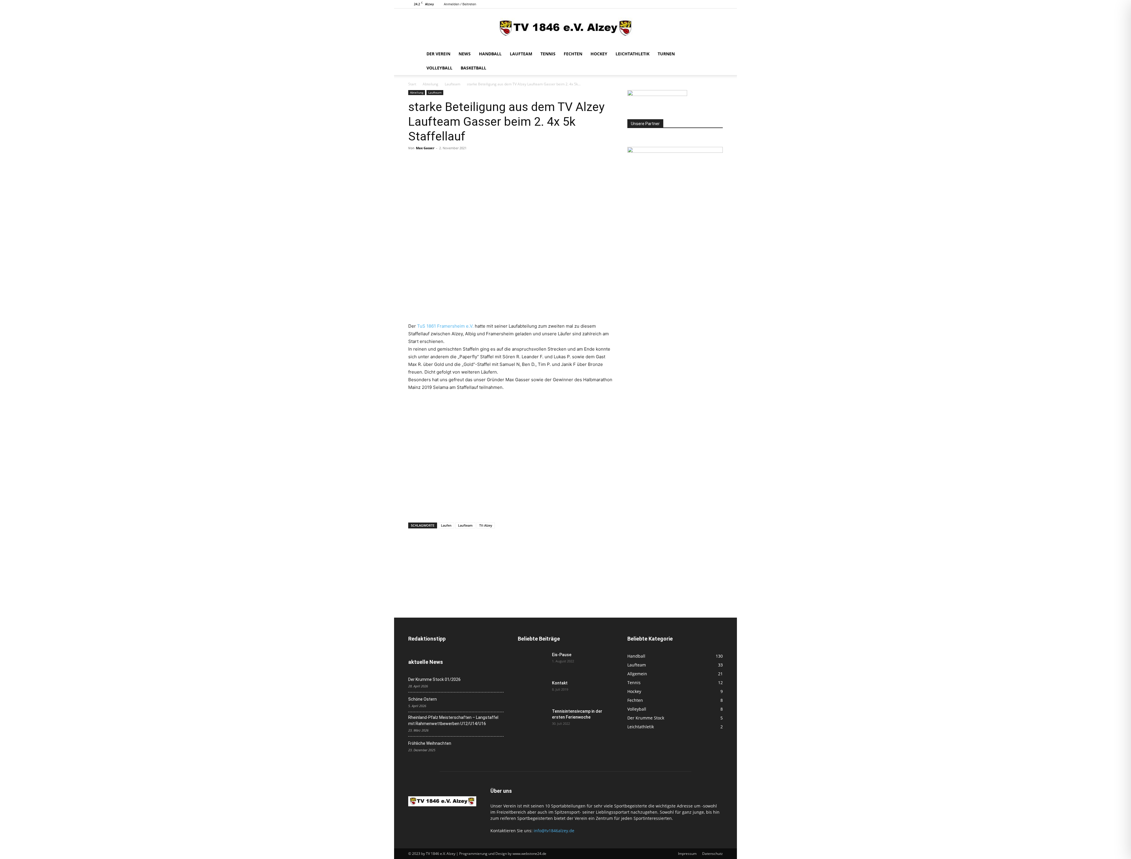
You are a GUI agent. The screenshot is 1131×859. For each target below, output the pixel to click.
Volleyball (439, 68)
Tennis (547, 54)
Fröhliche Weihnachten (429, 743)
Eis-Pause (561, 654)
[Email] (482, 161)
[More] (509, 161)
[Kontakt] (532, 690)
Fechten (573, 54)
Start (412, 84)
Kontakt (560, 683)
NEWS (465, 54)
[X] (428, 161)
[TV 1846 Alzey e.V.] (565, 28)
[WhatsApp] (455, 161)
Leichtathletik (632, 54)
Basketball (473, 68)
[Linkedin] (468, 161)
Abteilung (430, 84)
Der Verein (438, 54)
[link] (445, 326)
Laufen (446, 525)
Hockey (599, 54)
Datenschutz (712, 853)
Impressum (687, 853)
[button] (716, 54)
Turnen (666, 54)
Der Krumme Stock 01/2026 (434, 679)
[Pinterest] (441, 161)
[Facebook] (414, 161)
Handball (490, 54)
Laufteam (521, 54)
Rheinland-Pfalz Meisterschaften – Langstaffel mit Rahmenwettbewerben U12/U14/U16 (453, 720)
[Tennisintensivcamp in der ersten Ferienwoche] (532, 718)
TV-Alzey (485, 525)
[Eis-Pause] (532, 662)
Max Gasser (425, 148)
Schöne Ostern (422, 699)
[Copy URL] (495, 161)
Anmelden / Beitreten (460, 4)
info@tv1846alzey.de (554, 830)
